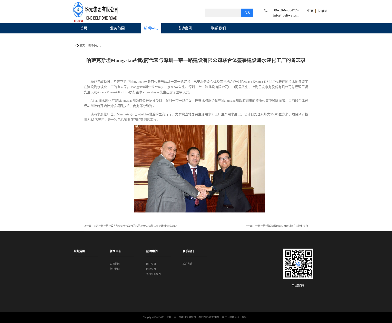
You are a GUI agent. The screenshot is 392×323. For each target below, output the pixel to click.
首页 (83, 28)
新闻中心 (93, 45)
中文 (310, 10)
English (322, 10)
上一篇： (130, 226)
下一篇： (276, 226)
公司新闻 (107, 45)
